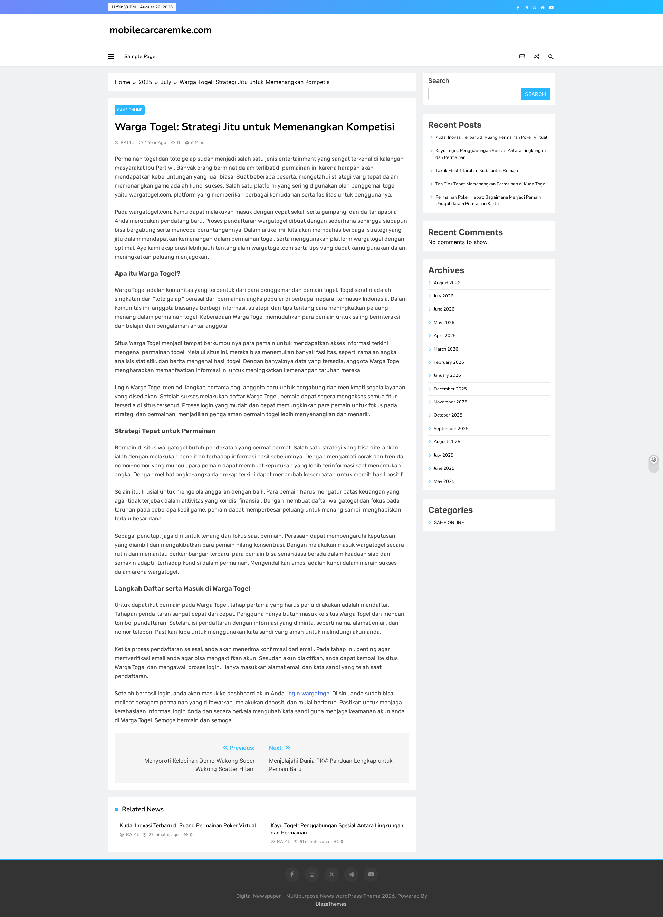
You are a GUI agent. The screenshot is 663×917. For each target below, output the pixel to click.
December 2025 (450, 389)
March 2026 (446, 349)
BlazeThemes (331, 904)
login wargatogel (309, 693)
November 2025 (450, 402)
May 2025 (444, 481)
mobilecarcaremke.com (160, 30)
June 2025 (444, 468)
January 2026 (447, 375)
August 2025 (447, 442)
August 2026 (447, 283)
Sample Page (139, 56)
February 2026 (449, 362)
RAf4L (127, 142)
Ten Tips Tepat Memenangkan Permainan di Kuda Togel (491, 184)
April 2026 (445, 336)
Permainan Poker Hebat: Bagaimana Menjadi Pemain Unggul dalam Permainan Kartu (488, 200)
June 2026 (444, 309)
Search (438, 80)
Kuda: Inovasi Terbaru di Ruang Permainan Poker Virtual (188, 825)
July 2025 (443, 455)
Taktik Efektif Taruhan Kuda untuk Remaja (476, 171)
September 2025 (451, 429)
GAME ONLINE (129, 110)
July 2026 (443, 296)
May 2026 (444, 322)
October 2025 (448, 415)
